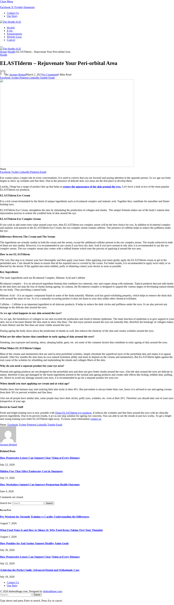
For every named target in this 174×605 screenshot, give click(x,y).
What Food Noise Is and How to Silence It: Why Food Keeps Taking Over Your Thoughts (51, 530)
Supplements (14, 33)
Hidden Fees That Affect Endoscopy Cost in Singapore (31, 471)
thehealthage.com (52, 591)
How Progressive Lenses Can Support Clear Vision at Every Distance (40, 457)
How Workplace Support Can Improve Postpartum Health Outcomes (40, 484)
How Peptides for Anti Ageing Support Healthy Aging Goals (34, 543)
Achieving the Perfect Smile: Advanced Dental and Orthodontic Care (39, 570)
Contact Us (13, 13)
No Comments (50, 74)
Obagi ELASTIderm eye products (73, 412)
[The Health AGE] (10, 21)
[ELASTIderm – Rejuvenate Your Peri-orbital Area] (67, 165)
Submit (36, 594)
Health (11, 27)
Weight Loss (14, 36)
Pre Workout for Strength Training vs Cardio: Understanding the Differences (44, 516)
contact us (95, 418)
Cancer (11, 39)
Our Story (12, 16)
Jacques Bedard (17, 74)
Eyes (10, 30)
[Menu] (1, 46)
